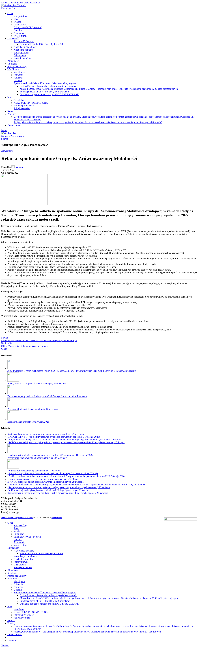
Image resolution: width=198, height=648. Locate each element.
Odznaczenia (20, 55)
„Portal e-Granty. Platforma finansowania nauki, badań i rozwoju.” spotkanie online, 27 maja (52, 473)
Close (4, 349)
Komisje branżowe (23, 58)
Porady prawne (21, 52)
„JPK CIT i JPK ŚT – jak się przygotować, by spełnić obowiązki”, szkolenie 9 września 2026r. (53, 436)
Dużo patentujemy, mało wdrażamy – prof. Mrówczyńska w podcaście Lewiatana (47, 396)
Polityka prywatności (24, 105)
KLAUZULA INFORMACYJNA (31, 102)
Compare (11, 640)
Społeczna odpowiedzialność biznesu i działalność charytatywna (45, 83)
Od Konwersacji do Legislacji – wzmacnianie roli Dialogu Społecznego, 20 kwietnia (48, 490)
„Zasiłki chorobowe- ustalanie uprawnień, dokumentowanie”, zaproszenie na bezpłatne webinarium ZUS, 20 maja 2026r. (66, 476)
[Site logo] (16, 8)
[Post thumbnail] (13, 368)
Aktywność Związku (24, 41)
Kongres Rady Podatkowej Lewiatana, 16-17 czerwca (33, 470)
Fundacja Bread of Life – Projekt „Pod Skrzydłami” (45, 91)
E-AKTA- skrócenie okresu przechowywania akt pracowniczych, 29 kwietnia (45, 481)
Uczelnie (18, 80)
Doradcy (18, 30)
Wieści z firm (20, 35)
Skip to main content (30, 2)
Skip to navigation (10, 2)
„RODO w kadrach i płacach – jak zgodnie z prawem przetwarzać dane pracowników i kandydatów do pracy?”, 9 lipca (66, 442)
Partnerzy (18, 77)
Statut (16, 19)
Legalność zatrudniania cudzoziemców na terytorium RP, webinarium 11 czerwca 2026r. (50, 455)
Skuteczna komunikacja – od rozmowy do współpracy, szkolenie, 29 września (45, 434)
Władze (17, 21)
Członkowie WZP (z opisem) (28, 27)
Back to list (6, 343)
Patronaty (18, 75)
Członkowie (20, 24)
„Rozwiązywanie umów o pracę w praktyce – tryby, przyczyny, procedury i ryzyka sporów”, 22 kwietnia (58, 487)
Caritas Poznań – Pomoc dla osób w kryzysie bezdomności (48, 86)
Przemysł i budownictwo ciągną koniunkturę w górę (32, 409)
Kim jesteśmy (20, 16)
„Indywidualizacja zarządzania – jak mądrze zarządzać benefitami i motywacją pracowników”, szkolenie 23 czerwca (64, 439)
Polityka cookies (22, 108)
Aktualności (19, 33)
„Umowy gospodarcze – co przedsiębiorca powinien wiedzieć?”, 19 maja (43, 479)
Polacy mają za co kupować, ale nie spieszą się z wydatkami (36, 383)
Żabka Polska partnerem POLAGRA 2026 (28, 421)
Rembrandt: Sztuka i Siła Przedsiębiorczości (41, 44)
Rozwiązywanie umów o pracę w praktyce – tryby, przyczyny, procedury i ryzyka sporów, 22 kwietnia (57, 493)
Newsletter (19, 100)
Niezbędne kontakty (23, 49)
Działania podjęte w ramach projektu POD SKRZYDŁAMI (49, 94)
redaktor (19, 167)
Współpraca (19, 72)
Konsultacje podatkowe (25, 47)
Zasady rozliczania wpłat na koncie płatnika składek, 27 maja (37, 458)
